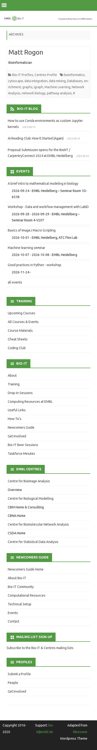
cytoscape (15, 81)
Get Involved (17, 436)
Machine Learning (57, 87)
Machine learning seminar (26, 248)
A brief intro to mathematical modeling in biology (43, 183)
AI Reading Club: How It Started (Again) (36, 138)
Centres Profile (46, 75)
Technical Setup (19, 604)
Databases (75, 81)
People (13, 683)
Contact (13, 621)
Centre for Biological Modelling (30, 498)
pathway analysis (59, 93)
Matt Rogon (25, 52)
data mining (57, 81)
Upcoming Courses (21, 313)
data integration (36, 81)
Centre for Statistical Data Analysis (33, 542)
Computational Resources (26, 595)
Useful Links (17, 410)
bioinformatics (74, 75)
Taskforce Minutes (21, 453)
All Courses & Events (23, 322)
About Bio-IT (17, 578)
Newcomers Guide (21, 427)
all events (15, 282)
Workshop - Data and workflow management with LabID (48, 207)
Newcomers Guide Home (26, 569)
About (12, 375)
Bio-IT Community (21, 587)
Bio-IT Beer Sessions (23, 445)
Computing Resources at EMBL (30, 401)
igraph (38, 87)
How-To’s (14, 419)
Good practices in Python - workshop (34, 265)
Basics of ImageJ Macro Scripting (32, 230)
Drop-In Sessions (20, 393)
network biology (33, 93)
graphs (27, 87)
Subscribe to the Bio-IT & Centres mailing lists (40, 648)
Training (14, 384)
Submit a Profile (19, 674)
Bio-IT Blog (27, 109)
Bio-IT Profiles (22, 75)
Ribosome (80, 732)
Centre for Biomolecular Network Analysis (38, 524)
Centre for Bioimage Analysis (29, 481)
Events (13, 613)
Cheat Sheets (18, 339)
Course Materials (20, 330)
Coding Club (17, 348)
